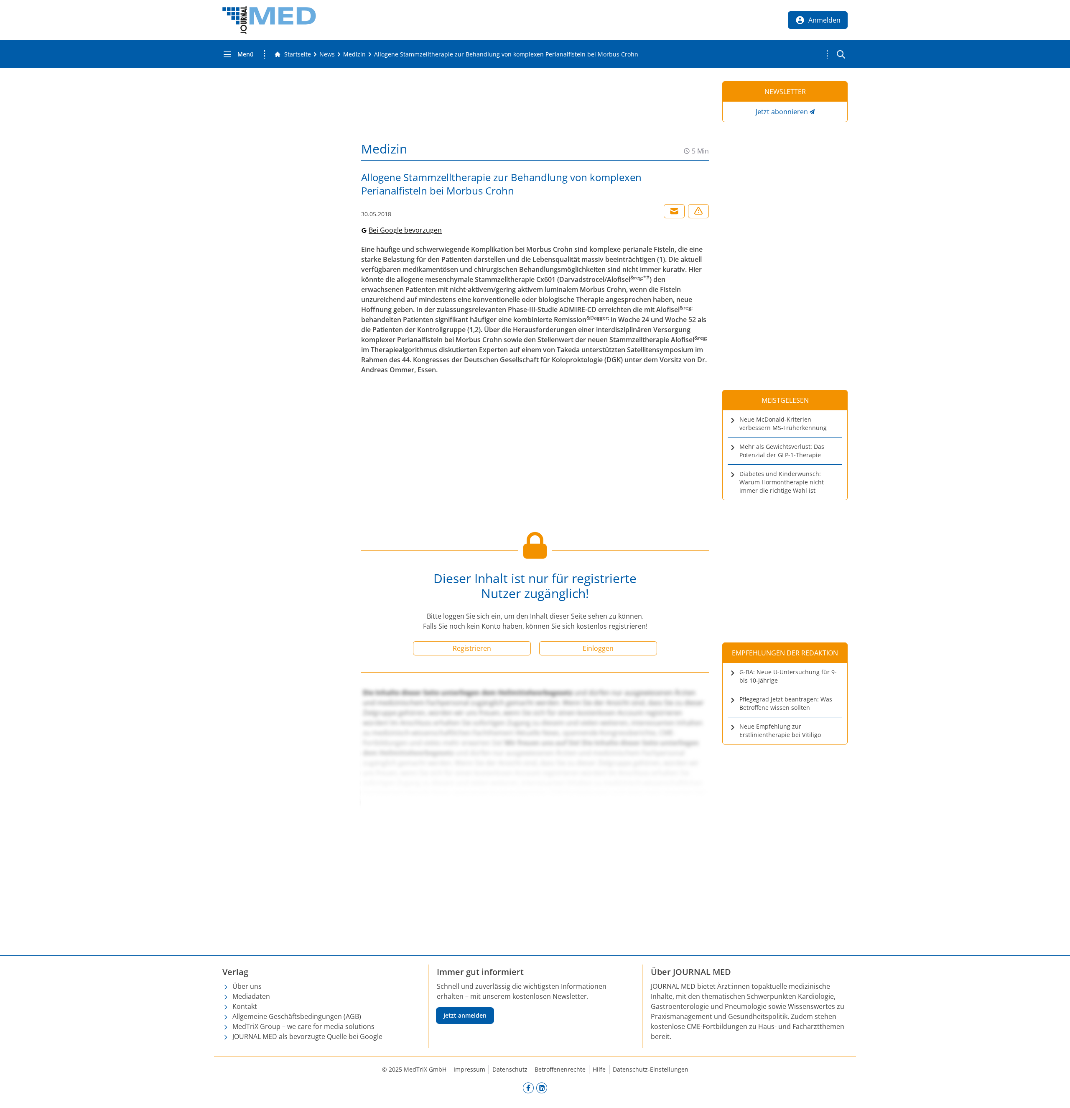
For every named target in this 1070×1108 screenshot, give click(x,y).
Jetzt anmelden (465, 1015)
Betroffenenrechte (560, 1069)
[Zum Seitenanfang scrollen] (1055, 1093)
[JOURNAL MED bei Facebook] (528, 1087)
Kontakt (244, 1006)
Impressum (469, 1069)
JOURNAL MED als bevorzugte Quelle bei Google (307, 1036)
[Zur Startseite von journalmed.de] (269, 20)
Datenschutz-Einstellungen (650, 1069)
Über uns (247, 986)
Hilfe (599, 1069)
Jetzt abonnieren (782, 111)
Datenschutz (509, 1069)
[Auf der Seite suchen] (841, 54)
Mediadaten (251, 996)
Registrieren (472, 648)
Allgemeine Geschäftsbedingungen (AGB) (296, 1016)
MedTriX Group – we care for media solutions (303, 1026)
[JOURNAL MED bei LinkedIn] (541, 1087)
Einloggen (598, 648)
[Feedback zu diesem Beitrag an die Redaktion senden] (698, 211)
